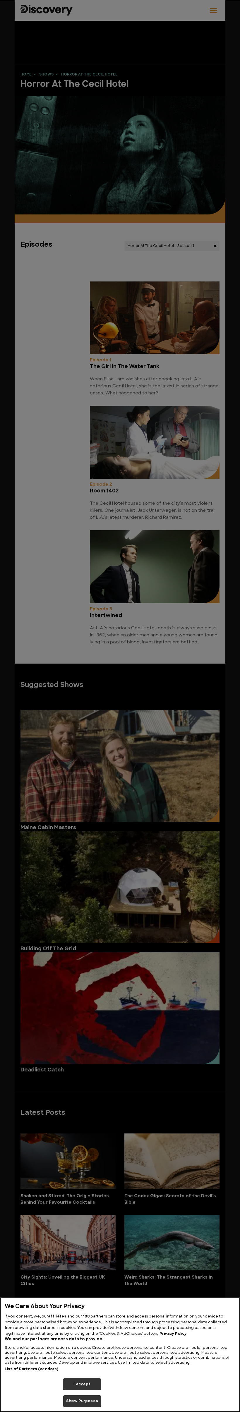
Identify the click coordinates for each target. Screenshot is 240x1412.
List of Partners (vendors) (31, 1369)
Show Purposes (82, 1401)
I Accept (81, 1384)
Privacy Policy (173, 1334)
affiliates (57, 1316)
